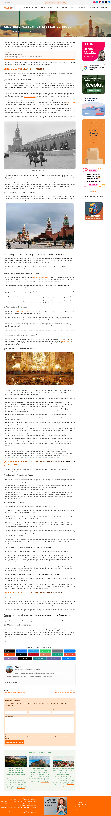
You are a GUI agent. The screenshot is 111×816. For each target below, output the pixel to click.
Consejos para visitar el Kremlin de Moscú (17, 57)
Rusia (21, 31)
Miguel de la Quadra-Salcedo (83, 809)
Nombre (8, 710)
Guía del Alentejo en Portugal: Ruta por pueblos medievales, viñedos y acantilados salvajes (16, 772)
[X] (106, 2)
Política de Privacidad (81, 804)
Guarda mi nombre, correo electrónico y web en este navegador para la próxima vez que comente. (37, 737)
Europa (26, 31)
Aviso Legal (78, 802)
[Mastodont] (14, 683)
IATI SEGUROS (93, 198)
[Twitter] (5, 683)
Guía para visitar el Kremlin (13, 54)
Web (53, 710)
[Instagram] (94, 2)
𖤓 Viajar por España (31, 8)
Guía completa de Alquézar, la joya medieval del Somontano (40, 770)
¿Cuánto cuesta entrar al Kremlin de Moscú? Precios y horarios (23, 56)
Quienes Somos (79, 798)
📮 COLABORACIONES (6, 2)
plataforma (65, 341)
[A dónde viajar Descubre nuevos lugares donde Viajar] (8, 8)
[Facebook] (103, 2)
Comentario (9, 716)
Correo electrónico (36, 710)
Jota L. (9, 31)
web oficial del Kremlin (41, 277)
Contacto (104, 8)
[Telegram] (97, 2)
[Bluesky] (109, 2)
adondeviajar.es (70, 678)
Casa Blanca (70, 102)
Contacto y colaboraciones (82, 800)
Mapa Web (77, 806)
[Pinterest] (100, 2)
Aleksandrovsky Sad (24, 311)
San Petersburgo (29, 97)
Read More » (21, 788)
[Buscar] (64, 2)
